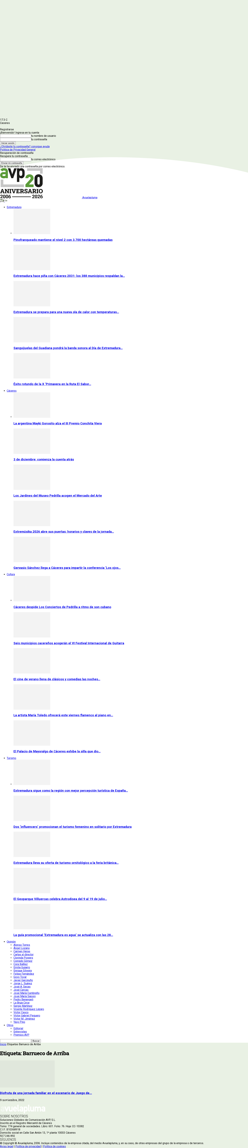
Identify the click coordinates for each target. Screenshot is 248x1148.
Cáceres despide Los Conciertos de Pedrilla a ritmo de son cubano (62, 607)
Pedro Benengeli (23, 999)
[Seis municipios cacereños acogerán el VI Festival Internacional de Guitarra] (31, 636)
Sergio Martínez (22, 1006)
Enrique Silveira (22, 970)
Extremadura (14, 207)
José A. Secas (22, 986)
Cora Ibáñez (20, 964)
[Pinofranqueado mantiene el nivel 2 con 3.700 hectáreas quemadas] (31, 233)
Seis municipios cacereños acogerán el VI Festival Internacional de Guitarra (68, 643)
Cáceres (12, 390)
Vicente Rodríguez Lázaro (28, 1009)
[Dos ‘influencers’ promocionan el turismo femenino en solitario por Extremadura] (31, 820)
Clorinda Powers (23, 957)
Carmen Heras (21, 951)
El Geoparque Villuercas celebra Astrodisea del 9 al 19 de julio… (60, 899)
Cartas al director (23, 954)
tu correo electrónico (43, 159)
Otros (10, 1025)
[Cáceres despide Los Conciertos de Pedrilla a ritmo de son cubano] (31, 600)
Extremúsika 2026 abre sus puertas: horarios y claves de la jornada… (63, 532)
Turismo (11, 758)
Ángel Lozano (21, 948)
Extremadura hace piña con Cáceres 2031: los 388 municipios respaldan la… (69, 276)
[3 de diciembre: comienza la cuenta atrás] (31, 453)
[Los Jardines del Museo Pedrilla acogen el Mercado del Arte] (31, 489)
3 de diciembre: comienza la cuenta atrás (43, 459)
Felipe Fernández (23, 973)
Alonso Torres (21, 944)
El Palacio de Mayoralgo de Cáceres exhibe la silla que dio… (57, 751)
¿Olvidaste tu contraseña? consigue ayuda (25, 146)
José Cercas (21, 989)
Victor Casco (21, 1012)
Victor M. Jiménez (24, 1018)
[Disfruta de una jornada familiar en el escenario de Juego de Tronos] (27, 1086)
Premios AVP (21, 1034)
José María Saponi (24, 996)
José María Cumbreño (26, 993)
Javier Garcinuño (23, 980)
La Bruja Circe (21, 1002)
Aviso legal (6, 1146)
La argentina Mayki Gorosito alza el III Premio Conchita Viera (57, 423)
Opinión (11, 941)
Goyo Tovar (20, 977)
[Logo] (2, 201)
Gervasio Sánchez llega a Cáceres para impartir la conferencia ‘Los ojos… (67, 568)
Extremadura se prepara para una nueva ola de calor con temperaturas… (66, 312)
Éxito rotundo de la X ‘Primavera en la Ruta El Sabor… (52, 384)
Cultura (11, 574)
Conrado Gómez (22, 961)
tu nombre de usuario (43, 135)
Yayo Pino (19, 1022)
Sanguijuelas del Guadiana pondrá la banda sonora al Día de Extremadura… (68, 348)
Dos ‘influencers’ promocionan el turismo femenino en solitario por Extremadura (72, 827)
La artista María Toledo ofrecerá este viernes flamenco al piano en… (63, 715)
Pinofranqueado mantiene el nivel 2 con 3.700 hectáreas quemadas (63, 240)
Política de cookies (54, 1146)
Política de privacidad (28, 1146)
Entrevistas (20, 1031)
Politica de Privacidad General (17, 149)
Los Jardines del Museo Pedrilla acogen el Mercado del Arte (57, 496)
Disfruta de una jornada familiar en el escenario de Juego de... (46, 1093)
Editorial (18, 1028)
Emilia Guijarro (21, 967)
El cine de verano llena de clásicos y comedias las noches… (56, 679)
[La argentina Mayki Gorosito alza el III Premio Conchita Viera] (31, 416)
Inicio (3, 1044)
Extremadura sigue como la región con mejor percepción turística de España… (70, 790)
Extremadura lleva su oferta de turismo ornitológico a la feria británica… (66, 863)
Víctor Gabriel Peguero (26, 1015)
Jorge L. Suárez (22, 983)
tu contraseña (39, 139)
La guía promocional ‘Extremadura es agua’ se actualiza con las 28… (63, 935)
